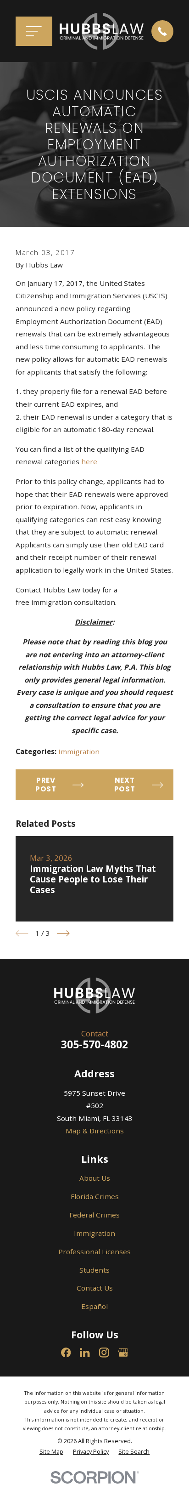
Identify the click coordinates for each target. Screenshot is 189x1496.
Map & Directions (95, 1130)
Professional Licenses (94, 1251)
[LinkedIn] (84, 1352)
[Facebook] (66, 1352)
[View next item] (63, 933)
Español (94, 1306)
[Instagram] (104, 1352)
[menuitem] (51, 1451)
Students (94, 1269)
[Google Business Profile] (123, 1352)
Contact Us (95, 1287)
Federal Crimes (94, 1214)
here (89, 461)
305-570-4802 (94, 1044)
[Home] (102, 31)
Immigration (79, 751)
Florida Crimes (95, 1196)
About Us (94, 1178)
